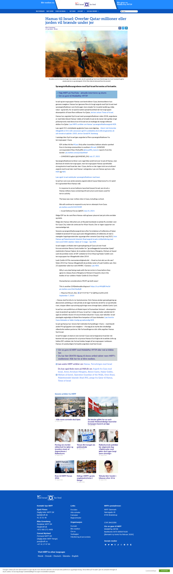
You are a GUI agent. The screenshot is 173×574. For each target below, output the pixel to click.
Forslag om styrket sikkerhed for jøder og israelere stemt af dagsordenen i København (64, 449)
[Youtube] (112, 544)
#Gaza (75, 144)
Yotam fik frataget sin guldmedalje (86, 446)
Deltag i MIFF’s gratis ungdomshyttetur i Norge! (86, 478)
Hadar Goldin (107, 372)
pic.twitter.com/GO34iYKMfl (70, 207)
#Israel (93, 147)
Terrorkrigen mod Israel (101, 364)
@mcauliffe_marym (91, 150)
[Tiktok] (118, 544)
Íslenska (66, 556)
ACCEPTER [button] (164, 570)
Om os (73, 531)
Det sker (73, 11)
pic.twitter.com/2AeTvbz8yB (70, 289)
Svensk (48, 556)
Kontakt (74, 526)
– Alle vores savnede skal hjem (67, 420)
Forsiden (74, 509)
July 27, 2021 (94, 156)
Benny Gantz (93, 372)
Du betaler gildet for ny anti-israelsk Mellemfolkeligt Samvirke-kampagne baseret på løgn (102, 422)
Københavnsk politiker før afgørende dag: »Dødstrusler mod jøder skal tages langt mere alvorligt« (108, 449)
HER (57, 172)
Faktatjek (74, 515)
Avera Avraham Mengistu (75, 372)
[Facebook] (105, 544)
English (75, 556)
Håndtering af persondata (80, 537)
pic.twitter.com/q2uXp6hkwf (76, 152)
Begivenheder (76, 518)
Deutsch (57, 556)
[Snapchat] (127, 544)
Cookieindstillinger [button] (151, 570)
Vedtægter (75, 534)
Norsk (40, 556)
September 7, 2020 (66, 295)
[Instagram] (115, 544)
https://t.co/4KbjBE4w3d (100, 286)
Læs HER (95, 265)
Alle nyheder (75, 512)
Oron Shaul (109, 375)
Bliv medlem (40, 11)
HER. (64, 172)
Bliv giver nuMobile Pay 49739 (124, 4)
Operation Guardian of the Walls (88, 375)
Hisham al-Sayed (65, 375)
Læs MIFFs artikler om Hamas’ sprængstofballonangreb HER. (92, 124)
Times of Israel (64, 381)
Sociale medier (92, 11)
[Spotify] (124, 544)
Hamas (87, 364)
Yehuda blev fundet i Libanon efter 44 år (107, 477)
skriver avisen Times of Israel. (102, 112)
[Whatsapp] (121, 544)
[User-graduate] (130, 544)
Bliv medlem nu (47, 3)
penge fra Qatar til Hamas (100, 378)
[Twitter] (108, 544)
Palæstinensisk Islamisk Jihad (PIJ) (73, 378)
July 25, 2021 (89, 211)
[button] (119, 28)
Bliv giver (50, 11)
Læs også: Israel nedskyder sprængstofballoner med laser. (78, 177)
